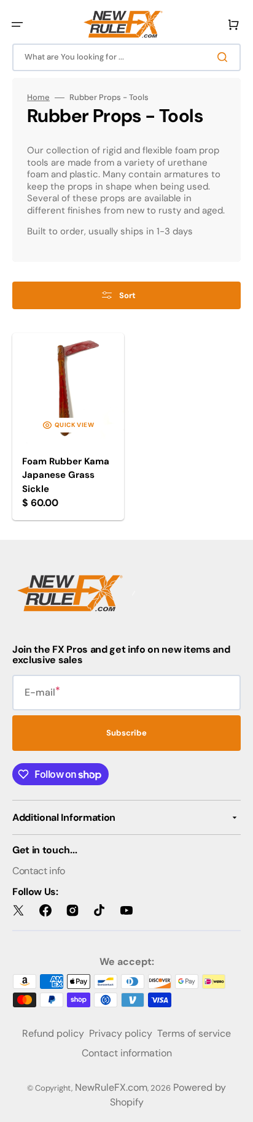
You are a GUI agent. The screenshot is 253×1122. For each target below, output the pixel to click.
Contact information (127, 1053)
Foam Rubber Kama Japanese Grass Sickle (65, 475)
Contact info (38, 870)
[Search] (225, 57)
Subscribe (126, 733)
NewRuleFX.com (111, 1087)
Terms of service (194, 1033)
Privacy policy (120, 1033)
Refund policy (53, 1033)
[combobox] (126, 57)
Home (38, 97)
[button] (17, 24)
